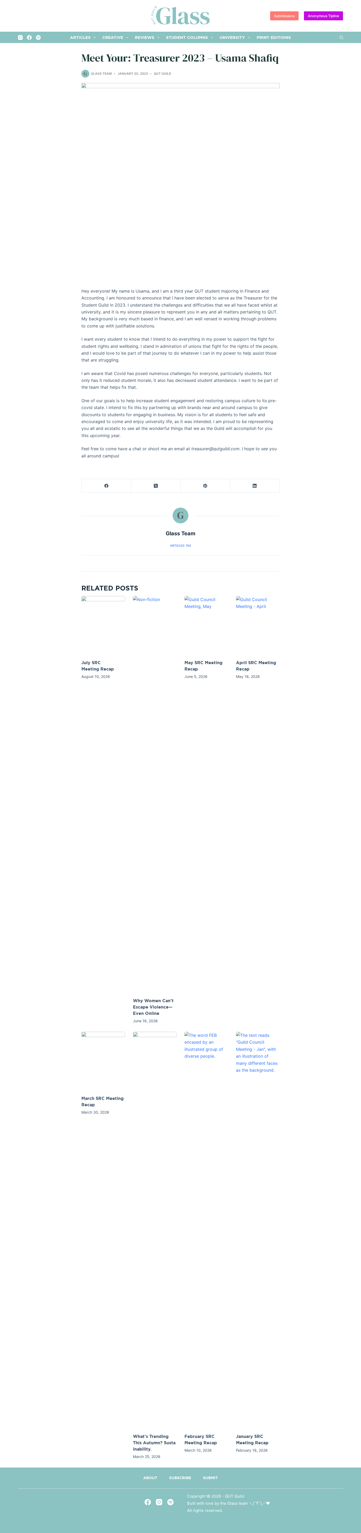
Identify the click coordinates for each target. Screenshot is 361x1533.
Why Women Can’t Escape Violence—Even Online (153, 1007)
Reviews (144, 37)
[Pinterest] (205, 486)
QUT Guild (162, 74)
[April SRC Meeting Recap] (258, 625)
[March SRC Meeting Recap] (103, 1061)
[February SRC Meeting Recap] (206, 1230)
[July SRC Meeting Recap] (103, 625)
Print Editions (274, 37)
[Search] (341, 37)
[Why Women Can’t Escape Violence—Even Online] (155, 794)
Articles (80, 37)
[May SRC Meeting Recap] (206, 625)
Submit (210, 1478)
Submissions (284, 16)
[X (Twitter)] (156, 486)
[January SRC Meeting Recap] (258, 1230)
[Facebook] (29, 37)
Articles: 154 (180, 545)
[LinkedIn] (255, 486)
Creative (112, 37)
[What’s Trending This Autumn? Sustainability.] (155, 1230)
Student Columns (187, 37)
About (150, 1478)
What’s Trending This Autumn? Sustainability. (154, 1442)
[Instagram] (20, 37)
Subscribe (180, 1478)
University (232, 37)
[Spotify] (38, 37)
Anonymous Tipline (323, 16)
